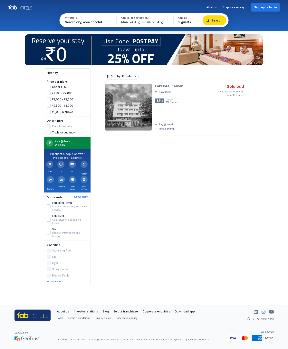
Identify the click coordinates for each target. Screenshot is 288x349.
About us (211, 7)
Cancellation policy (127, 318)
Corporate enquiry (234, 7)
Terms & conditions (79, 318)
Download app (185, 311)
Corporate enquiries (156, 311)
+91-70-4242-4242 (262, 318)
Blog (106, 311)
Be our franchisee (125, 311)
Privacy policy (103, 318)
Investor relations (86, 311)
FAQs (60, 318)
